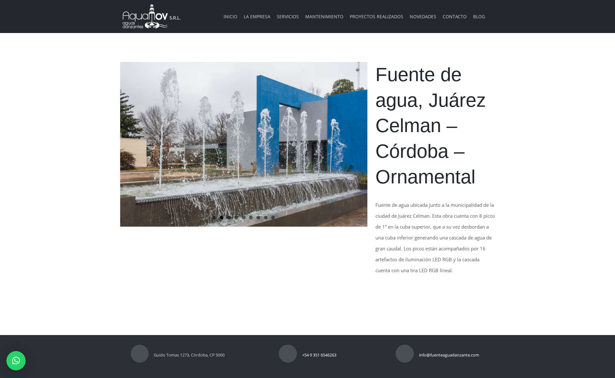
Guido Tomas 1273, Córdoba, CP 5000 (189, 355)
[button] (16, 360)
